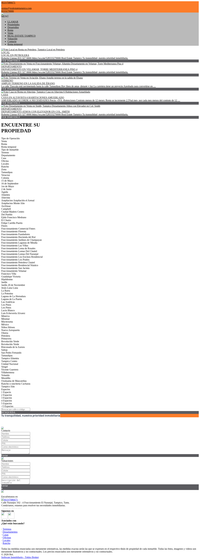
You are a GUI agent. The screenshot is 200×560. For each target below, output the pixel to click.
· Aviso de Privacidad (11, 508)
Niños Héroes (8, 327)
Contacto (12, 41)
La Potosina (7, 293)
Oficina (5, 161)
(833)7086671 (11, 499)
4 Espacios (6, 400)
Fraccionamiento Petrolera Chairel (18, 262)
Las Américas (8, 302)
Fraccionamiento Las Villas (14, 245)
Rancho (5, 166)
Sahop (4, 350)
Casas (5, 534)
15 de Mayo (7, 180)
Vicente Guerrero (9, 369)
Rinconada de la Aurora (13, 347)
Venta (10, 33)
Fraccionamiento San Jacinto (15, 268)
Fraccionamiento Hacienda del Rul (18, 237)
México (5, 324)
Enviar (4, 455)
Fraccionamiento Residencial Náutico (19, 265)
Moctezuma (7, 321)
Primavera (6, 338)
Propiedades (14, 24)
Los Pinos (6, 304)
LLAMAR (13, 21)
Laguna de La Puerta (11, 299)
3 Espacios (6, 397)
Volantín (5, 375)
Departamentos (10, 532)
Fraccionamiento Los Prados (15, 259)
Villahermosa (7, 372)
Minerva (5, 316)
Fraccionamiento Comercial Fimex (18, 228)
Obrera (4, 333)
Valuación (12, 38)
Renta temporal (15, 44)
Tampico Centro (9, 361)
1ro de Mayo (7, 186)
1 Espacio (6, 392)
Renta (10, 30)
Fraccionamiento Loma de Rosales (18, 248)
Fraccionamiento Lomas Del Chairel (19, 251)
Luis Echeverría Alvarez (13, 313)
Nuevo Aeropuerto (10, 330)
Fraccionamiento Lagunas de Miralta (19, 242)
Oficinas (7, 537)
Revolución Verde (10, 341)
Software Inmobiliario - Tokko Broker (20, 557)
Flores (4, 225)
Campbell (6, 209)
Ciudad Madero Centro (12, 211)
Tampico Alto (8, 386)
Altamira (5, 194)
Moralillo (5, 378)
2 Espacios (6, 395)
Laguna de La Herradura (13, 296)
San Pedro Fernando (11, 352)
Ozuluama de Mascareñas (14, 381)
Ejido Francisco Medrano (13, 217)
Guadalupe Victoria (10, 276)
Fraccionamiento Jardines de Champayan (21, 240)
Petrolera (5, 335)
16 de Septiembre (9, 183)
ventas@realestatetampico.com (16, 8)
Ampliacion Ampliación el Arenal (17, 200)
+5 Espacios (7, 406)
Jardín (4, 282)
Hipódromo (7, 279)
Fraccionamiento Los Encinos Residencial (22, 256)
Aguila (4, 192)
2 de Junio (6, 189)
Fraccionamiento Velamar (13, 271)
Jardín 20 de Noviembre (13, 285)
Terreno (5, 152)
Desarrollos (13, 27)
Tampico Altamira (10, 358)
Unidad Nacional (9, 364)
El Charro (6, 220)
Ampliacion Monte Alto (13, 203)
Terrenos (7, 529)
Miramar (5, 319)
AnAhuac (6, 206)
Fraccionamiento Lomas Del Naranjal (19, 254)
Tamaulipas (6, 172)
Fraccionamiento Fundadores (15, 234)
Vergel (4, 366)
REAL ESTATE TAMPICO (22, 35)
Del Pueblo (6, 214)
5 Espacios (6, 403)
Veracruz (5, 175)
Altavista (5, 197)
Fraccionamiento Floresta (13, 231)
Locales (5, 163)
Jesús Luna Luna (9, 288)
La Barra (5, 290)
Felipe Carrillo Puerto (11, 223)
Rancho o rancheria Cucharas (15, 383)
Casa (3, 158)
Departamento (8, 155)
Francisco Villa (8, 273)
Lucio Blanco (8, 310)
